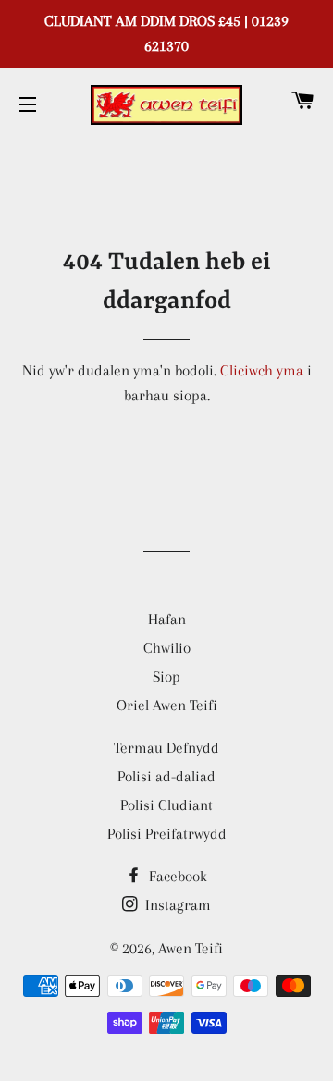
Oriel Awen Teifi (167, 705)
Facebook (176, 876)
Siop (166, 676)
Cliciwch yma (261, 370)
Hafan (167, 619)
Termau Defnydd (166, 747)
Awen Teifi (190, 948)
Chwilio (167, 648)
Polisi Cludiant (166, 805)
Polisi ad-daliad (166, 776)
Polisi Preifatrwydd (167, 833)
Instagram (176, 905)
